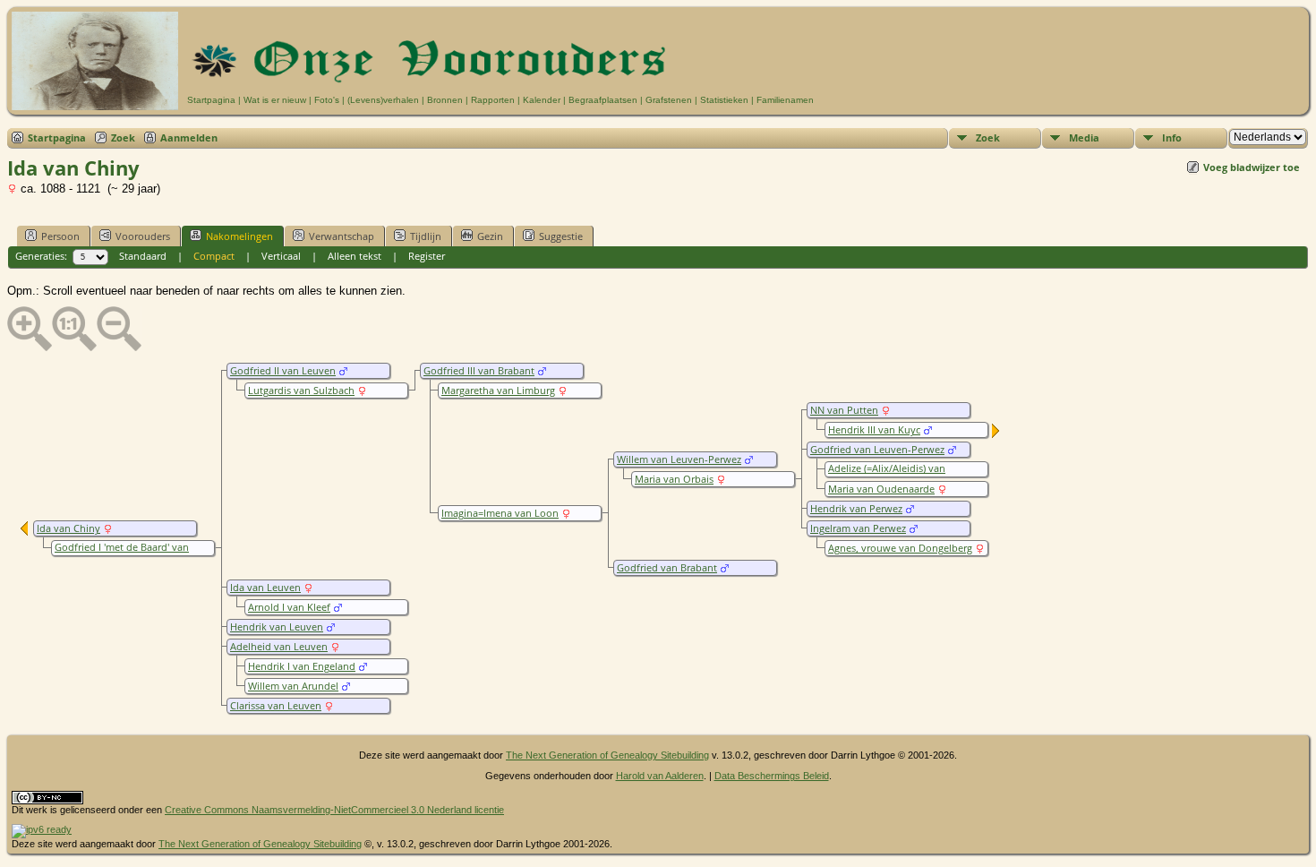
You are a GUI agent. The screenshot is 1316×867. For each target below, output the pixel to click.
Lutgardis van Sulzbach (301, 390)
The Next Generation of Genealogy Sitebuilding (607, 755)
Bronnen (445, 100)
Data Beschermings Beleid (771, 775)
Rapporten (493, 100)
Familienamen (785, 100)
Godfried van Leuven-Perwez (877, 449)
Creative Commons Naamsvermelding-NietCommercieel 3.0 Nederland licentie (334, 809)
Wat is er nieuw (275, 100)
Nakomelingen (239, 236)
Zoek (123, 137)
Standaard (143, 255)
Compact (214, 255)
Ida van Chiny (68, 528)
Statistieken (724, 100)
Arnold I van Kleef (289, 607)
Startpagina (211, 100)
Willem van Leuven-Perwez (679, 459)
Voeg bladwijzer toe (1251, 167)
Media (1084, 137)
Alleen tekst (354, 255)
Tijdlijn (425, 236)
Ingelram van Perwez (858, 528)
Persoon (60, 236)
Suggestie (561, 236)
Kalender (541, 100)
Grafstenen (668, 100)
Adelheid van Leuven (279, 646)
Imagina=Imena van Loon (500, 513)
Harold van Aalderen (660, 775)
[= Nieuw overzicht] (996, 434)
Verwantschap (341, 236)
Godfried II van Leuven (283, 371)
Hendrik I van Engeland (301, 666)
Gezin (490, 236)
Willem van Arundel (293, 686)
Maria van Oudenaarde (881, 489)
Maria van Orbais (674, 479)
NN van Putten (844, 410)
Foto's (326, 100)
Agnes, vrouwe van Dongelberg (900, 548)
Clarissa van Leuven (275, 706)
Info (1172, 137)
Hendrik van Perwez (856, 508)
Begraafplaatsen (602, 100)
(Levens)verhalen (383, 100)
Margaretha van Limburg (498, 390)
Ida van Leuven (265, 587)
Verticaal (281, 255)
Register (426, 255)
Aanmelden (189, 137)
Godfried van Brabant (667, 568)
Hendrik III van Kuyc (874, 430)
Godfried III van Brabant (478, 371)
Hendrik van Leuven (276, 627)
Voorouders (142, 236)
